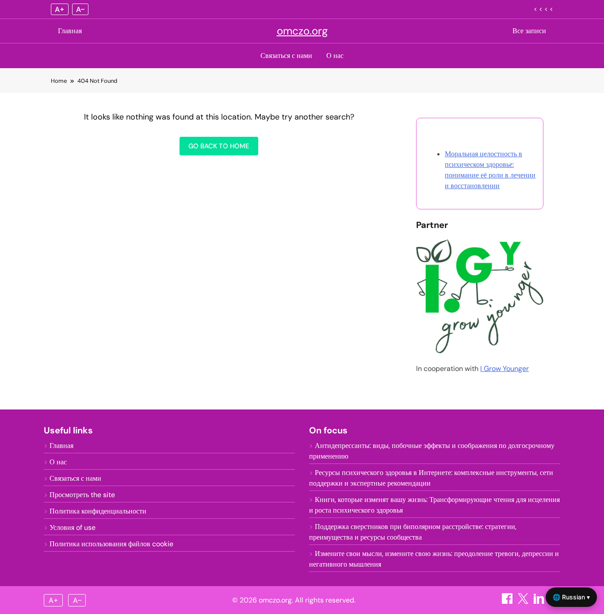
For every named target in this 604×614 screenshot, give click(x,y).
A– (80, 9)
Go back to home (218, 146)
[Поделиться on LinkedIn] (540, 601)
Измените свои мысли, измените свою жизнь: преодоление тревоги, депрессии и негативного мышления (434, 559)
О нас (335, 55)
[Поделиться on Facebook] (508, 601)
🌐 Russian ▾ (571, 597)
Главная (70, 30)
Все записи (529, 30)
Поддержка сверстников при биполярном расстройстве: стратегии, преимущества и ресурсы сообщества (412, 532)
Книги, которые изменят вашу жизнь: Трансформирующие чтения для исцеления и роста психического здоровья (434, 505)
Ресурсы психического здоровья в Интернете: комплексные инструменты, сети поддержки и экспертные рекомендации (431, 478)
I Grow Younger (504, 368)
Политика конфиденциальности (98, 511)
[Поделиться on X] (524, 601)
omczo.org (302, 31)
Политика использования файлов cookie (111, 543)
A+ (60, 9)
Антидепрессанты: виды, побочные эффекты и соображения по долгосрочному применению (431, 451)
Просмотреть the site (82, 494)
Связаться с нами (286, 55)
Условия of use (73, 527)
